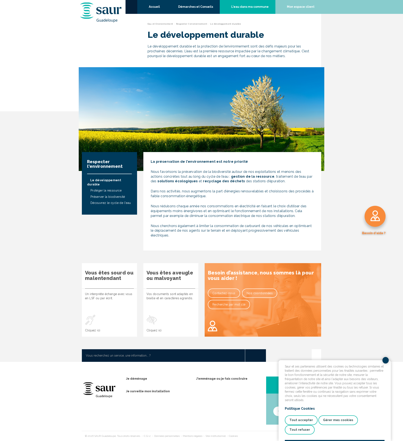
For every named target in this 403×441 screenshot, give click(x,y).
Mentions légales (192, 435)
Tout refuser (299, 430)
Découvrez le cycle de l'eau (110, 203)
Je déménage (136, 378)
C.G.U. (147, 435)
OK (255, 355)
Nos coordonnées (260, 293)
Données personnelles (167, 435)
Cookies (233, 435)
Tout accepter (301, 420)
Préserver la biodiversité (107, 196)
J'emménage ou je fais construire (221, 378)
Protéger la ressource (105, 190)
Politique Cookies (300, 409)
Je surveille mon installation (148, 391)
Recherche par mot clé (228, 304)
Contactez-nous (224, 293)
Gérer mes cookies (338, 420)
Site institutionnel (215, 435)
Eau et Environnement (160, 24)
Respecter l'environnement (191, 24)
